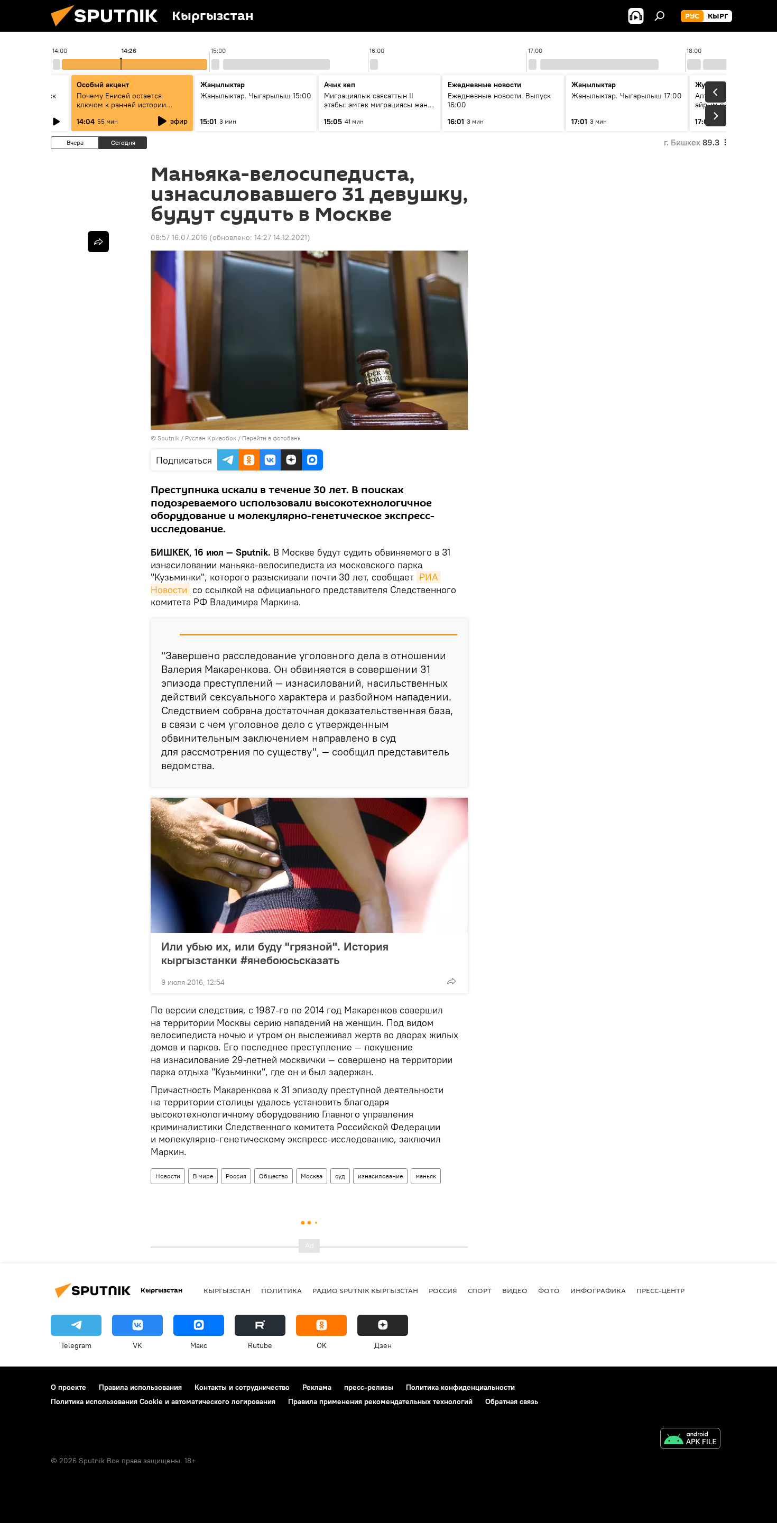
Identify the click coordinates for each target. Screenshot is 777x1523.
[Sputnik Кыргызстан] (108, 29)
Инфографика (598, 1290)
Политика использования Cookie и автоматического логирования (163, 1401)
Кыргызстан (227, 1290)
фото (549, 1290)
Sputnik (168, 438)
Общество (273, 1176)
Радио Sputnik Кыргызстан (365, 1290)
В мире (203, 1176)
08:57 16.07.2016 (179, 237)
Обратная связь (511, 1401)
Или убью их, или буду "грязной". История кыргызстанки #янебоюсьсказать (274, 953)
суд (340, 1176)
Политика (281, 1290)
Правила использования (140, 1387)
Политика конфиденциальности (460, 1387)
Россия (236, 1176)
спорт (480, 1290)
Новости (167, 1176)
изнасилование (380, 1176)
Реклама (316, 1387)
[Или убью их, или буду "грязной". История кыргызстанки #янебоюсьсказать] (309, 865)
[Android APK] (690, 1440)
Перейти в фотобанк (271, 438)
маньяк (425, 1176)
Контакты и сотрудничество (242, 1387)
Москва (311, 1176)
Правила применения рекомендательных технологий (380, 1401)
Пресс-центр (660, 1290)
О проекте (68, 1387)
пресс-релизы (368, 1387)
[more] (451, 981)
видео (515, 1290)
